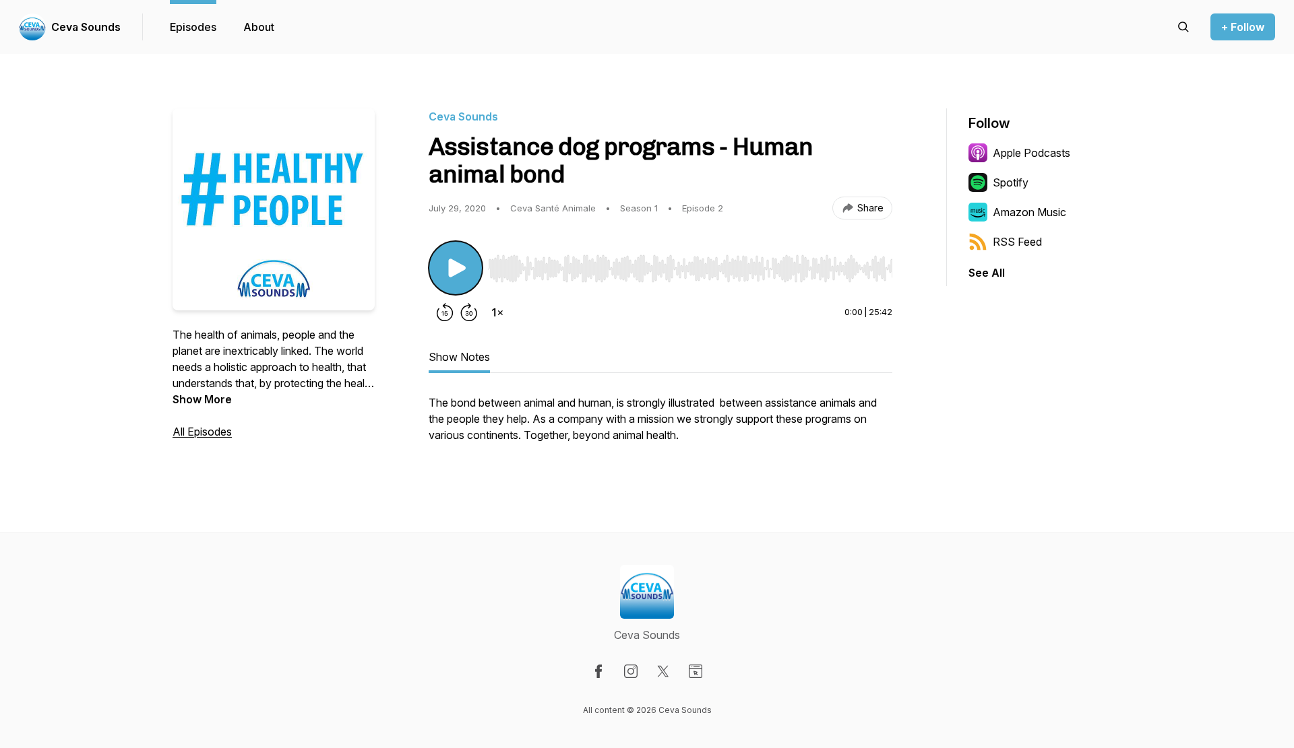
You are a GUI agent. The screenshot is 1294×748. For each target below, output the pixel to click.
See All (986, 272)
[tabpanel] (660, 425)
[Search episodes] (1183, 27)
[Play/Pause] (456, 268)
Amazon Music (1029, 212)
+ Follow (1242, 27)
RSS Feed (1017, 241)
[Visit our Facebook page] (598, 671)
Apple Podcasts (1031, 153)
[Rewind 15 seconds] (444, 312)
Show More (202, 399)
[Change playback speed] (497, 312)
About (258, 27)
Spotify (1010, 182)
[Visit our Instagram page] (631, 671)
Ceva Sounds (86, 27)
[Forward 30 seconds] (469, 312)
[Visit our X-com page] (663, 671)
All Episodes (202, 431)
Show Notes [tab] (459, 357)
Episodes (193, 27)
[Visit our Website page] (695, 671)
